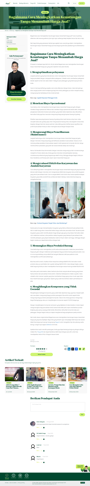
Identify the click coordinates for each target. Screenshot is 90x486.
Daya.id (57, 322)
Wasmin (39, 456)
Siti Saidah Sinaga (41, 433)
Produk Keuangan (41, 3)
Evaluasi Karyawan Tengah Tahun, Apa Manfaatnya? (52, 223)
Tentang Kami (51, 3)
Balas (38, 427)
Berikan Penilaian (41, 354)
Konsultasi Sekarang (16, 99)
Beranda (15, 3)
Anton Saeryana (41, 421)
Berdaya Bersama (23, 3)
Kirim (82, 414)
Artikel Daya (11, 30)
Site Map (6, 482)
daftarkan (49, 324)
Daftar (81, 3)
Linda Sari (39, 445)
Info (58, 3)
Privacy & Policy (21, 482)
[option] (45, 18)
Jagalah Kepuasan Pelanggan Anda (47, 98)
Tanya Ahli (33, 3)
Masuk (74, 3)
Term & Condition (13, 482)
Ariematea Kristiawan (12, 49)
